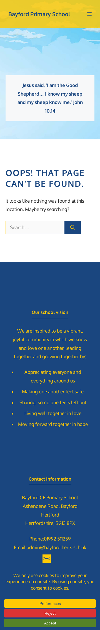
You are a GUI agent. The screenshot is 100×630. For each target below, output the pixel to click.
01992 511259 (57, 539)
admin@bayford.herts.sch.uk (56, 547)
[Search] (72, 227)
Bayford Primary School (39, 14)
